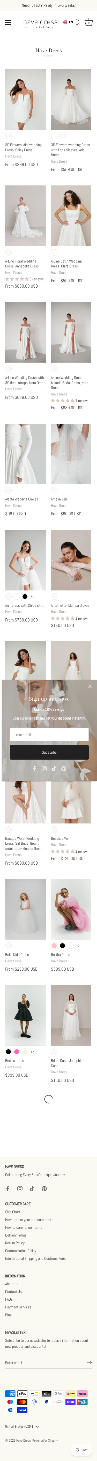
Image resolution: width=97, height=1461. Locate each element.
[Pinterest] (63, 768)
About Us (11, 1283)
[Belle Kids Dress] (25, 909)
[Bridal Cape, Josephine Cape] (71, 1015)
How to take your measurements (29, 1219)
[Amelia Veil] (71, 454)
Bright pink (17, 1052)
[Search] (77, 23)
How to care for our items (23, 1227)
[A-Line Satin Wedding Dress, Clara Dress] (71, 215)
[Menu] (8, 22)
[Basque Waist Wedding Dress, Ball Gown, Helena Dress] (71, 671)
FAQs (9, 1299)
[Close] (90, 686)
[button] (17, 278)
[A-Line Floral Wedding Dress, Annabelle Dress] (25, 215)
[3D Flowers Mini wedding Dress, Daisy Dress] (25, 99)
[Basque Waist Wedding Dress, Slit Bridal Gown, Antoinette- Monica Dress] (25, 793)
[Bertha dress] (25, 1015)
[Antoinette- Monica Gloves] (71, 560)
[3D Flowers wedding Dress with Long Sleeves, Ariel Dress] (71, 99)
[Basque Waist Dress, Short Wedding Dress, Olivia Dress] (25, 671)
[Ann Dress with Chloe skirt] (25, 560)
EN (71, 22)
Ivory (54, 252)
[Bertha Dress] (71, 909)
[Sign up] (89, 1362)
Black (25, 597)
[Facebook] (34, 768)
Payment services (18, 1307)
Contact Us (13, 1291)
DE (71, 26)
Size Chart (12, 1211)
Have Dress (23, 1440)
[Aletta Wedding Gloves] (25, 454)
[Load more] (48, 1099)
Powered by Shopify (45, 1440)
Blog (8, 1314)
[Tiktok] (54, 768)
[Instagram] (44, 768)
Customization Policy (20, 1250)
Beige (25, 1052)
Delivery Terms (16, 1235)
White (54, 136)
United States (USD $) (19, 1427)
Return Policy (15, 1242)
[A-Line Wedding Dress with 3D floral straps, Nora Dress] (25, 332)
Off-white (8, 136)
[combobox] (68, 22)
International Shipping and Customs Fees (35, 1258)
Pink (54, 946)
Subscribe (49, 752)
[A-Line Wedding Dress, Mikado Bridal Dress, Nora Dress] (71, 332)
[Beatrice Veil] (71, 793)
